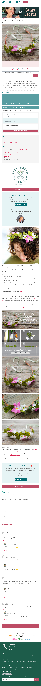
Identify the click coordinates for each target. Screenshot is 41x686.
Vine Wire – (7, 154)
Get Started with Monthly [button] (20, 130)
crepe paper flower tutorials (21, 451)
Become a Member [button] (20, 204)
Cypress (20, 149)
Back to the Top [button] (21, 486)
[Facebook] (7, 674)
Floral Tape (6, 156)
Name (4, 511)
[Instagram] (5, 674)
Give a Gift (13, 661)
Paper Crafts (23, 667)
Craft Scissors (7, 139)
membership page (6, 457)
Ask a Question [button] (21, 189)
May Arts (25, 308)
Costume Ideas (8, 22)
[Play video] (20, 12)
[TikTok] (11, 674)
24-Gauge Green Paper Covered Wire (11, 152)
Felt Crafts (11, 667)
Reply (3, 540)
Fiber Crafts (17, 667)
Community (4, 661)
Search (31, 1)
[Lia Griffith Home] (10, 2)
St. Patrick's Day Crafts (6, 18)
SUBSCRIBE (36, 75)
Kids (36, 667)
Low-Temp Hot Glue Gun (9, 140)
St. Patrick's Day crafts (15, 455)
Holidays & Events (30, 667)
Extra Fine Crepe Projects (15, 22)
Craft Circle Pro (32, 663)
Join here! (21, 291)
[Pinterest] (3, 674)
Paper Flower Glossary (21, 661)
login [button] (37, 1)
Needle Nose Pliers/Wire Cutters (10, 142)
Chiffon (26, 149)
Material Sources (19, 663)
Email (3, 516)
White (23, 149)
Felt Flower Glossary (31, 661)
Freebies (25, 663)
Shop (9, 661)
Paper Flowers (4, 667)
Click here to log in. (24, 134)
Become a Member (11, 663)
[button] (25, 2)
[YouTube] (9, 674)
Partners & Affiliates (6, 657)
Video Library (4, 663)
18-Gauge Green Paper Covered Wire (11, 151)
